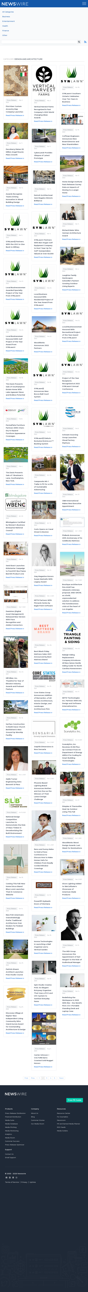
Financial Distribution (13, 1117)
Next (61, 1078)
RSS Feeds (61, 1127)
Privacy (24, 1182)
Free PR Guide (74, 1100)
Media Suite (9, 1120)
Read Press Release (14, 115)
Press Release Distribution (15, 1113)
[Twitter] (10, 1177)
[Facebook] (6, 1177)
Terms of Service (12, 1182)
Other (4, 35)
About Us (34, 1113)
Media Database (11, 1124)
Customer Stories (38, 1120)
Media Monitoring (11, 1131)
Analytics (8, 1134)
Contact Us (9, 1154)
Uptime (33, 1182)
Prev (33, 1078)
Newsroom (61, 1120)
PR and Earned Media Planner (68, 1124)
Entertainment (8, 21)
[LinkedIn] (13, 1177)
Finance (5, 31)
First (26, 1078)
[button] (84, 3)
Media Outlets (62, 1131)
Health (5, 26)
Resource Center (63, 1113)
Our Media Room (37, 1124)
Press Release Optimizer (14, 1145)
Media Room (10, 1138)
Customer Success (12, 1141)
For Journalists (62, 1117)
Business (6, 17)
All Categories (8, 12)
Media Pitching (10, 1127)
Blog (33, 1117)
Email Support (10, 1157)
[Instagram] (16, 1177)
